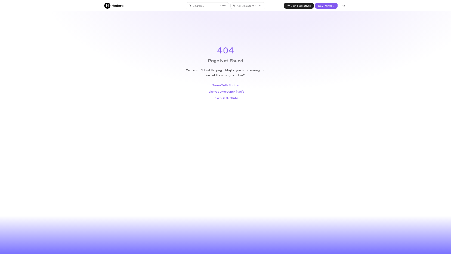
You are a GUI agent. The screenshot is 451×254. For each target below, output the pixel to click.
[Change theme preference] (344, 5)
